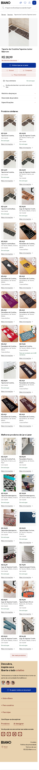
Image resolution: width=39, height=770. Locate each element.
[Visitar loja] (19, 32)
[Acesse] (30, 3)
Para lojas (7, 712)
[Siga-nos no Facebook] (9, 734)
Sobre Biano (8, 698)
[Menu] (34, 3)
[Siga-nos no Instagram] (3, 734)
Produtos (5, 724)
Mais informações (7, 144)
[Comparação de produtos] (21, 3)
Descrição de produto (10, 98)
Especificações (7, 102)
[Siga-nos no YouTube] (14, 734)
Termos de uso (31, 747)
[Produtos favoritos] (25, 3)
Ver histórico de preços (9, 60)
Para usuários (8, 705)
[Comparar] (15, 120)
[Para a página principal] (5, 3)
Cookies (33, 742)
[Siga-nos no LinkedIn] (20, 734)
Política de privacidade (28, 744)
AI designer (19, 724)
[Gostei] (15, 117)
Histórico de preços (9, 93)
